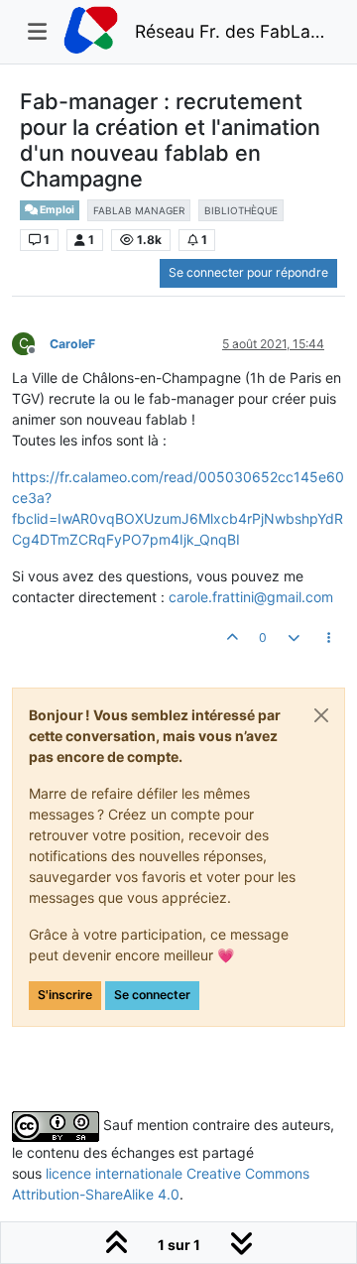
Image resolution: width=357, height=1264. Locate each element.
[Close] (321, 715)
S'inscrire (65, 994)
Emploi (56, 209)
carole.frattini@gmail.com (251, 596)
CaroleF (72, 343)
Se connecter (152, 994)
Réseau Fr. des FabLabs (232, 31)
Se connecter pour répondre (248, 272)
